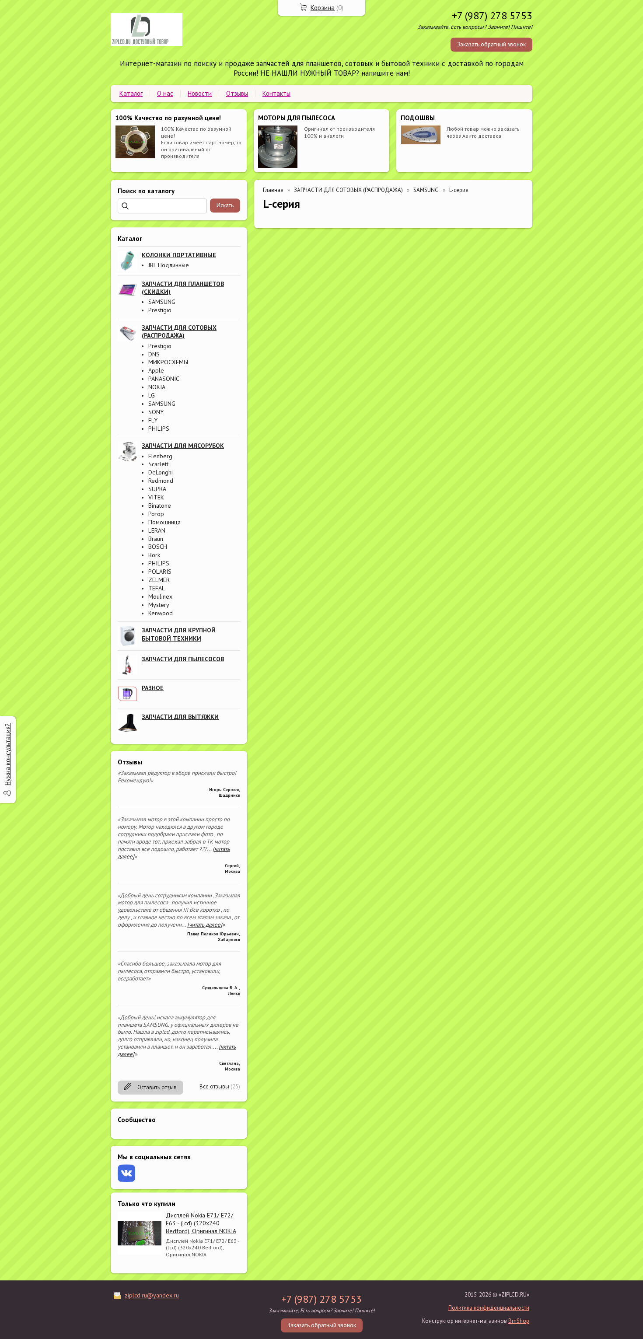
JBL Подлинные (168, 265)
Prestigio (159, 310)
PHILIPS (158, 428)
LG (151, 395)
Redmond (160, 481)
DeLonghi (160, 472)
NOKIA (156, 387)
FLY (152, 420)
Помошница (164, 522)
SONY (156, 412)
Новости (200, 93)
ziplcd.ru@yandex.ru (152, 1295)
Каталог (131, 93)
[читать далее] (204, 924)
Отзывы (237, 93)
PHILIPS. (159, 563)
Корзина (323, 7)
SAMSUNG (161, 302)
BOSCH (157, 547)
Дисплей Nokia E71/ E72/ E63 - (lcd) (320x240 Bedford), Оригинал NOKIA (201, 1223)
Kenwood (160, 613)
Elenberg (160, 456)
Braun (155, 539)
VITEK (156, 497)
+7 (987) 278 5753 (492, 15)
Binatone (159, 505)
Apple (156, 370)
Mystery (158, 605)
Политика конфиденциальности (488, 1307)
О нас (165, 93)
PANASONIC (163, 379)
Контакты (276, 93)
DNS (154, 354)
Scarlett (158, 464)
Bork (154, 555)
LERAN (156, 530)
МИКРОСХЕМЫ (168, 362)
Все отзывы (214, 1086)
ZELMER (159, 580)
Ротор (156, 514)
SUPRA (157, 489)
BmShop (518, 1321)
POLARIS (159, 571)
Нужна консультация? (7, 754)
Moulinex (160, 596)
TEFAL (156, 588)
